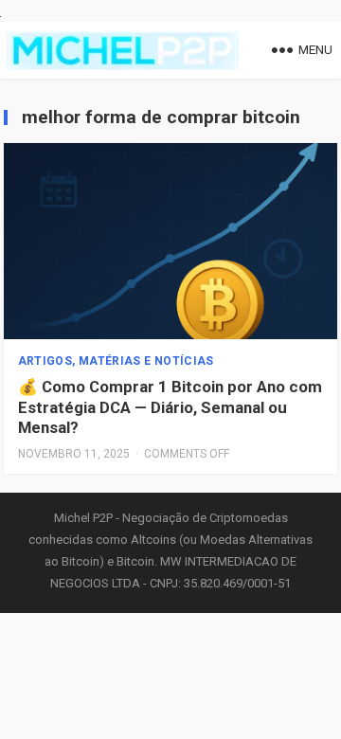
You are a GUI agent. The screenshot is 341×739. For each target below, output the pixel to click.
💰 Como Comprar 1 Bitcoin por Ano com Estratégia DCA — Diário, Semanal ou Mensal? (170, 407)
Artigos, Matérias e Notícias (116, 361)
